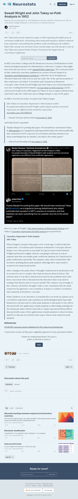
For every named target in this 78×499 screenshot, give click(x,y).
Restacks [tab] (17, 384)
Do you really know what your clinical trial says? (20, 446)
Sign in (72, 4)
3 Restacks (26, 353)
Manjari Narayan (14, 26)
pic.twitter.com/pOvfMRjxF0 (19, 113)
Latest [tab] (12, 408)
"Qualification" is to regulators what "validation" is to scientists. (25, 433)
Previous (12, 367)
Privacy (34, 485)
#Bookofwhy (14, 130)
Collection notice (48, 485)
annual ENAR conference (44, 69)
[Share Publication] (55, 4)
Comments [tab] (9, 384)
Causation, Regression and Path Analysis (29, 231)
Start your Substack (34, 490)
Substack (29, 495)
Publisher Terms (47, 483)
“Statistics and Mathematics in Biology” (22, 75)
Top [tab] (7, 408)
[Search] (50, 4)
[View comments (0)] (13, 33)
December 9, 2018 (39, 141)
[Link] (1, 322)
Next (67, 367)
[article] (39, 419)
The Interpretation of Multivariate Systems (46, 228)
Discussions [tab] (19, 408)
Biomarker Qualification (14, 431)
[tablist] (12, 384)
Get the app (48, 490)
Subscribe (62, 4)
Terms (39, 485)
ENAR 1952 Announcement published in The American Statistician (33, 327)
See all (8, 457)
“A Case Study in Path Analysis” (50, 87)
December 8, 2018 (44, 117)
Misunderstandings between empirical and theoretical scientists (28, 414)
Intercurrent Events (12, 444)
